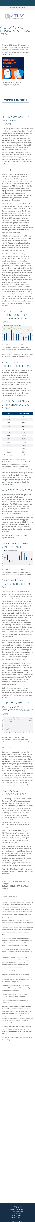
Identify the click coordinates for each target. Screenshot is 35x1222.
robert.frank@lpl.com (17, 1218)
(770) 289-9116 (19, 1210)
